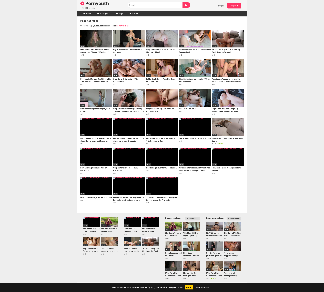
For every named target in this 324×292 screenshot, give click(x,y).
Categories (105, 13)
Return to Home (122, 26)
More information (203, 287)
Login (221, 5)
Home (88, 13)
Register (234, 5)
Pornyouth (96, 3)
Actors (135, 13)
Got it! (189, 287)
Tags (121, 13)
